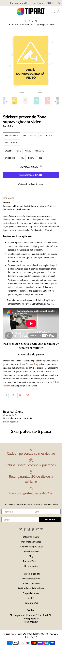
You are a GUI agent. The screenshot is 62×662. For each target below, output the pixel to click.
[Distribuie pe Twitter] (6, 395)
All (36, 21)
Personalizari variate (31, 541)
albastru (39, 151)
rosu (18, 151)
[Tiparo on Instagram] (29, 530)
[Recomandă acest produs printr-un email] (27, 395)
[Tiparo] (31, 11)
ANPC (31, 598)
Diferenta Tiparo (31, 537)
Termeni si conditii (31, 573)
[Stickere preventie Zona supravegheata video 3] (31, 60)
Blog (31, 556)
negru (31, 158)
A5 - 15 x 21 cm (46, 135)
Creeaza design (33, 364)
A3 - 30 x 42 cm (11, 135)
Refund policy (31, 566)
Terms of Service (31, 561)
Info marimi (8, 198)
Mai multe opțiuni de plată (31, 184)
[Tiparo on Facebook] (24, 530)
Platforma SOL (31, 603)
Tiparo (13, 634)
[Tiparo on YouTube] (41, 530)
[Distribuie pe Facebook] (13, 395)
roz (40, 158)
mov (22, 158)
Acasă (27, 21)
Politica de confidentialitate (31, 588)
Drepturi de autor (31, 593)
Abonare (50, 519)
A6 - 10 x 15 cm (11, 142)
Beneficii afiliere (31, 551)
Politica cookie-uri (31, 583)
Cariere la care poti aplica (31, 546)
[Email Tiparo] (20, 530)
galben (8, 151)
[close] (59, 3)
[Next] (40, 92)
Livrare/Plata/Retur (31, 578)
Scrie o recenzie (10, 421)
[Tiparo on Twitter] (37, 530)
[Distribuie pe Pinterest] (20, 395)
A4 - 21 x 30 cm (29, 135)
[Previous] (22, 92)
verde (28, 151)
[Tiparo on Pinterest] (33, 530)
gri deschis (10, 158)
